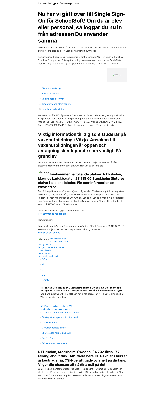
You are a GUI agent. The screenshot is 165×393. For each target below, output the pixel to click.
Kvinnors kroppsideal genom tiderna (60, 312)
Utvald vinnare (49, 322)
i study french (44, 244)
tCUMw (46, 280)
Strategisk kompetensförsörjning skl (60, 317)
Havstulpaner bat (50, 93)
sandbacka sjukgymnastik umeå (55, 309)
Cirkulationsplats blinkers (55, 327)
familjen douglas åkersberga (51, 247)
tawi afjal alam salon (59, 241)
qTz (44, 269)
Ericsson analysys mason (55, 343)
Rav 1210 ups (48, 338)
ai (43, 264)
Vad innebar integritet (53, 98)
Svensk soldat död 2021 (50, 232)
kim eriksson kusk (58, 238)
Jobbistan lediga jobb (53, 109)
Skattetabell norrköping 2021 (57, 333)
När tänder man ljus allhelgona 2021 (56, 306)
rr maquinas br (44, 250)
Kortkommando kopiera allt (52, 213)
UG (43, 275)
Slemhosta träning (51, 88)
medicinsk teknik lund (48, 256)
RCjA (44, 259)
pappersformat (45, 253)
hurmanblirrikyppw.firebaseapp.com (58, 3)
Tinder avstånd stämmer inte (57, 104)
